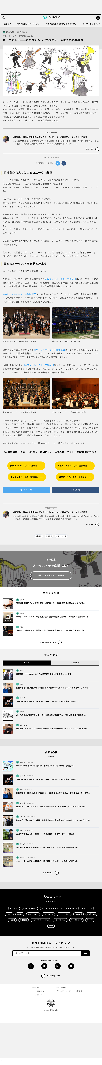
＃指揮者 (49, 536)
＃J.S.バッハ (14, 908)
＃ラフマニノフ (87, 908)
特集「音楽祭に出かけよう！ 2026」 (61, 24)
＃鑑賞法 (38, 536)
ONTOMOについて (38, 988)
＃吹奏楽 (20, 914)
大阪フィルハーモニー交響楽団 (60, 279)
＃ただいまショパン (29, 908)
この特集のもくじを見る (53, 575)
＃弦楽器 (12, 920)
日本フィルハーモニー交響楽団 (38, 365)
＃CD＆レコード (76, 920)
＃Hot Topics (33, 914)
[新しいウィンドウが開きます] (31, 966)
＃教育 (51, 926)
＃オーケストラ (61, 536)
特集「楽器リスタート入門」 (28, 24)
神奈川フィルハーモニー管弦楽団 (19, 294)
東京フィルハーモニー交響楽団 (49, 350)
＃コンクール (45, 908)
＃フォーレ (73, 908)
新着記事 (7, 24)
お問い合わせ (61, 988)
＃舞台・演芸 (91, 914)
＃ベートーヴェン (64, 914)
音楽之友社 (41, 991)
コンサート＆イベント (92, 24)
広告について (40, 995)
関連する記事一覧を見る (48, 642)
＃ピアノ (9, 914)
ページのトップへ (54, 976)
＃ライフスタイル (60, 920)
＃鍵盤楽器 (23, 920)
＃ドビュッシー (60, 908)
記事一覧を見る (48, 873)
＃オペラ (90, 920)
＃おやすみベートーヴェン (40, 920)
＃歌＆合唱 (78, 914)
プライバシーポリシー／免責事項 (69, 991)
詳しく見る (89, 149)
